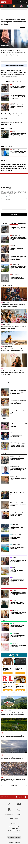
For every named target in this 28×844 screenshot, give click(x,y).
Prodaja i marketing (14, 826)
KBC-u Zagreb (5, 118)
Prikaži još (14, 785)
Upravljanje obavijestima (14, 837)
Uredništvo (14, 823)
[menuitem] (23, 2)
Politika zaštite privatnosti (14, 830)
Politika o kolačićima (14, 833)
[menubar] (23, 2)
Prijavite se (14, 214)
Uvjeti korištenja (14, 828)
